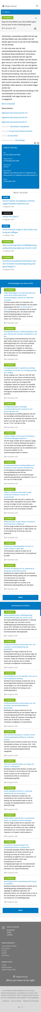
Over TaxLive (6, 948)
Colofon (4, 953)
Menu (7, 12)
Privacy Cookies (16, 1001)
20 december (12, 136)
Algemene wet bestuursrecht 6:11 (15, 113)
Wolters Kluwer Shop (9, 970)
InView (4, 965)
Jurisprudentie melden (9, 946)
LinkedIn (10, 935)
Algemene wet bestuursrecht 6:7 (14, 122)
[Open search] (37, 6)
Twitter (9, 932)
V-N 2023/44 (24, 307)
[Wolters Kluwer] (9, 6)
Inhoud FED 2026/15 (10, 217)
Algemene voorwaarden (31, 1001)
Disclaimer (5, 1001)
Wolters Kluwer (7, 967)
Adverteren (5, 955)
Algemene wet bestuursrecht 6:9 (14, 117)
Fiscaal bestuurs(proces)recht (20, 131)
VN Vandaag (19, 140)
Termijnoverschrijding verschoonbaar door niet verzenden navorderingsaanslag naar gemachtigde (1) (19, 264)
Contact (4, 951)
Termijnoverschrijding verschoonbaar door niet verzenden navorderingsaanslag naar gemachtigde (19, 647)
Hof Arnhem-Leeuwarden (19, 127)
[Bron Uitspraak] (8, 104)
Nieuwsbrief (11, 930)
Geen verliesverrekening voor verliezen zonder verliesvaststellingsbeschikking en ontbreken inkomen (19, 737)
